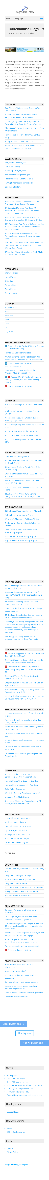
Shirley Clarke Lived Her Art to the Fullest (21, 891)
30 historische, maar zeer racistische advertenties (20, 965)
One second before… (13, 187)
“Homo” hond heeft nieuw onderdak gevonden (24, 992)
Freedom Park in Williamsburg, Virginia (20, 536)
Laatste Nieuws (13, 1112)
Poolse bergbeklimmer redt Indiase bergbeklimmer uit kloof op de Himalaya (21, 940)
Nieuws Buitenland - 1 (34, 1042)
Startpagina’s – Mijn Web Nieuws (20, 1088)
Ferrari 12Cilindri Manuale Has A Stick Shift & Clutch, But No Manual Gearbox (23, 146)
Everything (11, 864)
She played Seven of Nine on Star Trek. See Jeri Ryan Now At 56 (24, 684)
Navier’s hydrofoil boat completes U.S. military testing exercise (23, 721)
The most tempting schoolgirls (17, 175)
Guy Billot (9, 331)
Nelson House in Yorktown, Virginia (19, 515)
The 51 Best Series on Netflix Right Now (21, 435)
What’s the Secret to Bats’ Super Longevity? (22, 793)
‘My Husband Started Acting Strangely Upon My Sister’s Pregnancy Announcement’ (24, 616)
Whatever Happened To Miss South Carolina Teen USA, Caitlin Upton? (24, 654)
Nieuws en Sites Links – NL (18, 1092)
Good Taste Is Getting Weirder (17, 456)
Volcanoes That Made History (17, 797)
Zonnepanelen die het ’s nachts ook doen (21, 982)
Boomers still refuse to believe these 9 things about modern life (23, 609)
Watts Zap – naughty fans (15, 170)
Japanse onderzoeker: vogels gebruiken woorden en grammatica (21, 987)
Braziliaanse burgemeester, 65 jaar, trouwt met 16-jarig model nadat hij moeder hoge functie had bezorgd (24, 926)
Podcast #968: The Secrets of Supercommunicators (18, 364)
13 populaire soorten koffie (16, 971)
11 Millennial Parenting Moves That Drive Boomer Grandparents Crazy (21, 602)
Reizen (9, 1128)
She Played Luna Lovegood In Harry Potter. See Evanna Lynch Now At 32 (24, 690)
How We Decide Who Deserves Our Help (21, 781)
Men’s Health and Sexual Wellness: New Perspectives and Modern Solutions (21, 116)
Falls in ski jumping (12, 166)
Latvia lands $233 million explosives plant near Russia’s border (23, 754)
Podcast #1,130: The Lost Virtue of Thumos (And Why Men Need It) (24, 347)
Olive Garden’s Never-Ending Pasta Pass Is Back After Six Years (24, 129)
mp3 (6, 346)
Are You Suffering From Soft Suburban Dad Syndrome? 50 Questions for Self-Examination (23, 358)
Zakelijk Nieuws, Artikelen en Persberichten (24, 1095)
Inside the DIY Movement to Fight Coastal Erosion (22, 412)
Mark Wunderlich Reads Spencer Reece (21, 879)
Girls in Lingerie (11, 293)
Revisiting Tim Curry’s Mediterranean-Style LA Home (23, 488)
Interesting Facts (11, 273)
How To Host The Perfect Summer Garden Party (22, 136)
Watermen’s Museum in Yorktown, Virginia (22, 519)
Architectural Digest (18, 452)
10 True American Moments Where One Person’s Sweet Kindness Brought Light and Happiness (22, 236)
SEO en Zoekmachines (16, 1132)
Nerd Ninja (11, 269)
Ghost (7, 319)
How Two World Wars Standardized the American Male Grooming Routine (21, 371)
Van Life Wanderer (16, 649)
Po (6, 327)
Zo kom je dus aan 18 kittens (20, 950)
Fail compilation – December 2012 (19, 179)
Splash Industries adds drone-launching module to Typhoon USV (24, 727)
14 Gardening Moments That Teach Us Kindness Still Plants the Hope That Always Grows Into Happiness (22, 210)
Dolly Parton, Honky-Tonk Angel (18, 875)
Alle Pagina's (24, 1033)
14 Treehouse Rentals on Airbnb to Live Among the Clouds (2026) (24, 461)
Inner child (9, 315)
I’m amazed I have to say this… (17, 842)
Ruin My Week (13, 581)
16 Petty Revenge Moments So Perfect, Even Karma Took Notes (23, 586)
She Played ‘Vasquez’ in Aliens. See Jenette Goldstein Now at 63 (22, 677)
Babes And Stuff (14, 158)
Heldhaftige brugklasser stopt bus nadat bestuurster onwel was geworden (21, 917)
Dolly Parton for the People (16, 883)
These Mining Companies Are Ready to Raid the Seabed (24, 425)
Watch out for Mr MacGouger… (17, 838)
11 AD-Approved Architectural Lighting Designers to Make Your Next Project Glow (22, 495)
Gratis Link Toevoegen (16, 1078)
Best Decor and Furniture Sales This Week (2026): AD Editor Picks (22, 481)
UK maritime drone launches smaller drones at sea (24, 734)
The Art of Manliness (17, 342)
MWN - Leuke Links (15, 960)
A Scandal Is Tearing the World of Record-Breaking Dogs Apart (22, 419)
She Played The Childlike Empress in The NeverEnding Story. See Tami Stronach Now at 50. (24, 669)
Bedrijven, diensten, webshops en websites (24, 1085)
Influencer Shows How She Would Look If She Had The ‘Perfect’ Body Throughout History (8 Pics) (23, 595)
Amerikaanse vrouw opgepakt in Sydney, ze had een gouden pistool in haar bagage (24, 934)
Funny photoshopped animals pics (19, 183)
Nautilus (10, 770)
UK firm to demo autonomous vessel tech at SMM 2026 (23, 748)
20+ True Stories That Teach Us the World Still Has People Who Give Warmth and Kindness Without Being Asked (24, 245)
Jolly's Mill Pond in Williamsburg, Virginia (21, 540)
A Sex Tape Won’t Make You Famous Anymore (24, 887)
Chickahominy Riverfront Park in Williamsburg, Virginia (23, 524)
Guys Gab (10, 104)
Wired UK (10, 400)
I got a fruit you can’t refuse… (17, 830)
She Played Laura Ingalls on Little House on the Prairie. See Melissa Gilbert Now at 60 (24, 661)
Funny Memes (10, 277)
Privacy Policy (12, 1152)
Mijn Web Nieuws (14, 906)
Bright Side (11, 197)
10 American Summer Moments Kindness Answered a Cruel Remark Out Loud (22, 202)
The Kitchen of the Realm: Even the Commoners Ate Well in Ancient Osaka (20, 775)
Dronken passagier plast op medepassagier (22, 946)
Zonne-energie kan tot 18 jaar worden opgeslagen (20, 976)
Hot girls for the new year (15, 162)
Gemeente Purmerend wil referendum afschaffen (20, 911)
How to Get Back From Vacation (18, 353)
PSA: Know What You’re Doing (20, 386)
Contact (10, 1149)
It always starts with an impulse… (18, 834)
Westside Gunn (11, 307)
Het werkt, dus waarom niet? (16, 996)
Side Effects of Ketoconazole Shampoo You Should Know (22, 109)
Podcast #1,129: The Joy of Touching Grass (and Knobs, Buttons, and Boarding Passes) (23, 379)
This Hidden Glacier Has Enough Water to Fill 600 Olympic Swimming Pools (23, 802)
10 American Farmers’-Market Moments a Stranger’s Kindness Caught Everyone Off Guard (24, 218)
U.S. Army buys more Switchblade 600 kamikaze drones (24, 741)
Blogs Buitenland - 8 (13, 1023)
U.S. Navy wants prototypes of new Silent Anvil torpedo (24, 714)
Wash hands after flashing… (16, 822)
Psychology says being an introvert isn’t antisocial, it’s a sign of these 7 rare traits (21, 637)
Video (9, 377)
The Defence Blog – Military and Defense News (24, 709)
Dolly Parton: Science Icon (15, 789)
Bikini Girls (9, 281)
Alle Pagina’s (12, 1075)
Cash (7, 323)
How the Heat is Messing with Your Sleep (21, 785)
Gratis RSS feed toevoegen (18, 1082)
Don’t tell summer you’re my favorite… (20, 826)
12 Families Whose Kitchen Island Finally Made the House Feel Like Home (24, 253)
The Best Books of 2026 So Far (18, 895)
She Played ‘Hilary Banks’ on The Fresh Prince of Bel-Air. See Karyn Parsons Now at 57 (24, 697)
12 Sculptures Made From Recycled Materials (23, 511)
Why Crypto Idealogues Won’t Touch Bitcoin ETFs (23, 440)
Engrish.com (12, 814)
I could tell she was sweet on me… (19, 818)
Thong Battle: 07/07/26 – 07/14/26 (19, 141)
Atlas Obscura (13, 507)
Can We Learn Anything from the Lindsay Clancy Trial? (24, 869)
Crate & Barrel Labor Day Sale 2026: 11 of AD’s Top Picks (24, 475)
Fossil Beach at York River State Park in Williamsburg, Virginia (21, 531)
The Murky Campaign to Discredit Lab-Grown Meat (23, 405)
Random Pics (10, 285)
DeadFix (9, 303)
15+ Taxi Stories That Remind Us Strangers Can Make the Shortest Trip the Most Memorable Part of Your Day (24, 226)
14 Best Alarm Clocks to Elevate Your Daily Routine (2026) (22, 468)
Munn (7, 311)
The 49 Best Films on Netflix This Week (21, 431)
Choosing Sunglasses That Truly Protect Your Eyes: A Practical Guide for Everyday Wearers (23, 122)
